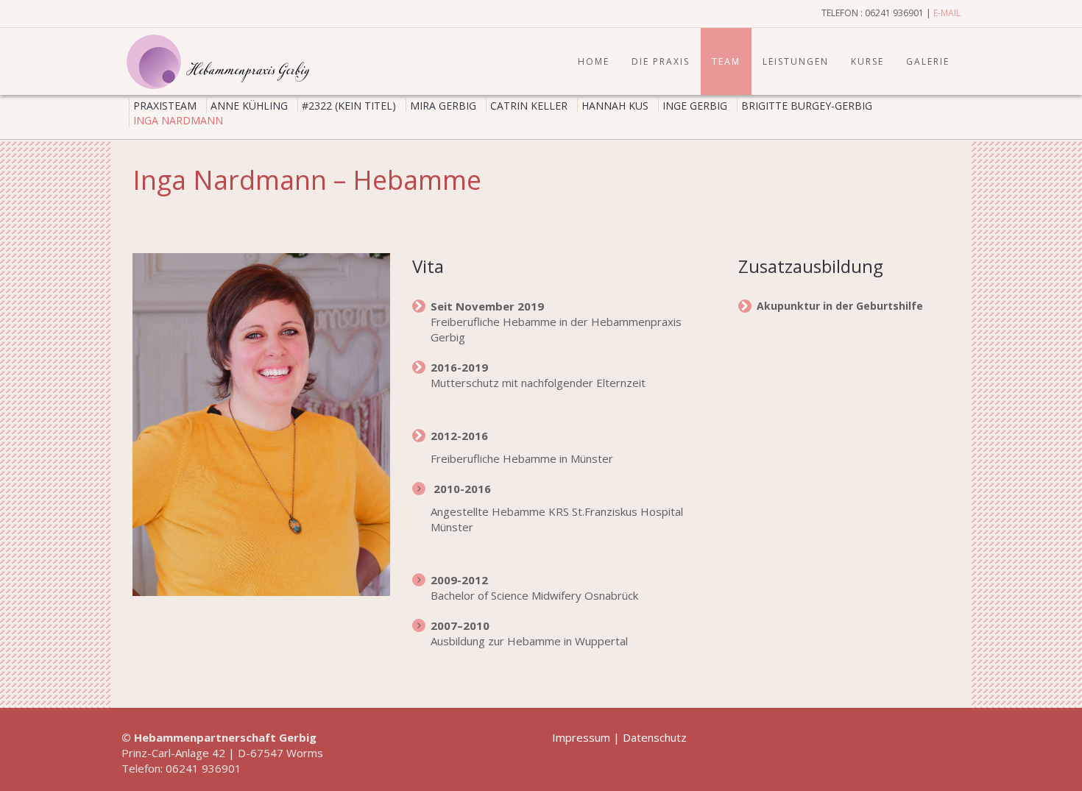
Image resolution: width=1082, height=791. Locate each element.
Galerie (928, 61)
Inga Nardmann (178, 120)
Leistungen (796, 61)
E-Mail (947, 13)
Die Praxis (661, 61)
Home (593, 61)
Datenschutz (655, 737)
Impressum (581, 737)
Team (726, 61)
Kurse (867, 61)
